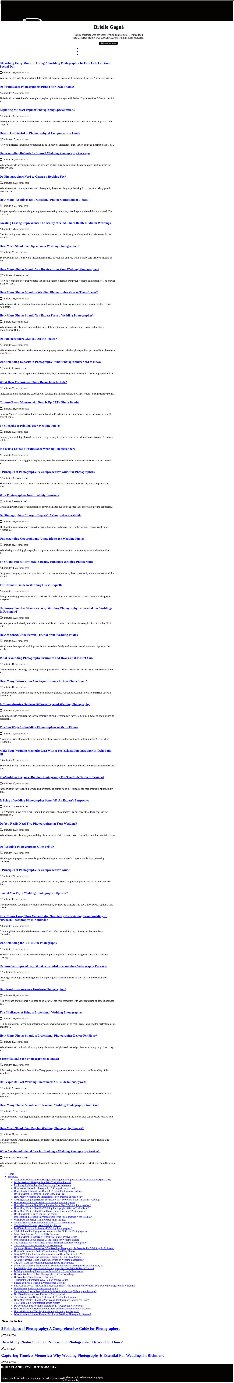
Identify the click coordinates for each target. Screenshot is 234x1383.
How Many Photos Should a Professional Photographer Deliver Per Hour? (51, 1300)
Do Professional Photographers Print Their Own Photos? (42, 1182)
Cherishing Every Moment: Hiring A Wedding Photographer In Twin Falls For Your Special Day (62, 1179)
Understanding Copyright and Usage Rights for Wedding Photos (46, 1239)
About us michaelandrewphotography (84, 1377)
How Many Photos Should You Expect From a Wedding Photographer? (50, 1211)
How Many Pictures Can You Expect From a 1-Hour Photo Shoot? (47, 1257)
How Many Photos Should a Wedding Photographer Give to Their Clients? (51, 1208)
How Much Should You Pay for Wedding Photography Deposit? (46, 1311)
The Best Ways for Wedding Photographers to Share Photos (44, 1262)
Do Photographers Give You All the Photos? (36, 1214)
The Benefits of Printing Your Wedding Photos (37, 1225)
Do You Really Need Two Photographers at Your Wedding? (44, 1274)
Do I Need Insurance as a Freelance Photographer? (39, 1294)
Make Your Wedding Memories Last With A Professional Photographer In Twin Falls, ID (58, 1265)
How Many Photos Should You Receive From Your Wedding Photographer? (52, 1205)
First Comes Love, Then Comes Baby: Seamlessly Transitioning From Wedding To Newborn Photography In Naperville (74, 1285)
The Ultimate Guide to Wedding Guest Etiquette (38, 1245)
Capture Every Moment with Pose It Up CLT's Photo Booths (44, 1222)
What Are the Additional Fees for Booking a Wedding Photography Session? (52, 1314)
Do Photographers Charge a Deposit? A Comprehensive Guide (45, 1237)
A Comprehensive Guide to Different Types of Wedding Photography (49, 1259)
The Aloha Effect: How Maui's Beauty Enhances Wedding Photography (50, 1242)
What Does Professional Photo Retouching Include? (40, 1219)
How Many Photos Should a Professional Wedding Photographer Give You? (52, 1308)
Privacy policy (72, 1380)
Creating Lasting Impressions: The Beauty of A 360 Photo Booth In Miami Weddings (57, 1199)
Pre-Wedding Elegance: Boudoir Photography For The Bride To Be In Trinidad (54, 1268)
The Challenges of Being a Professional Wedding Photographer (46, 1297)
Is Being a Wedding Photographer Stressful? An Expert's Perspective (48, 1271)
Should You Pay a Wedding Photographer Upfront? (40, 1282)
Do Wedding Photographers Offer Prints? (35, 1277)
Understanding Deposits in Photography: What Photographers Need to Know (53, 1216)
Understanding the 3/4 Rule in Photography (36, 1288)
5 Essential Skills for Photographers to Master (37, 1302)
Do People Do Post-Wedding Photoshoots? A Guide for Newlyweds (48, 1305)
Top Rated (13, 1176)
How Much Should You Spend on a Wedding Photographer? (44, 1202)
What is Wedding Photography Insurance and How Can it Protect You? (49, 1254)
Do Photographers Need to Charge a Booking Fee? (39, 1194)
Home (11, 1173)
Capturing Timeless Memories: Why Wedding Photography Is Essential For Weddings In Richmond (64, 1248)
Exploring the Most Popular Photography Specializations (42, 1185)
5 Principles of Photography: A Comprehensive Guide (41, 1280)
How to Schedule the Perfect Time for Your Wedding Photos (44, 1251)
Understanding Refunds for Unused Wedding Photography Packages (48, 1191)
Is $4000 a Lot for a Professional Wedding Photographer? (43, 1228)
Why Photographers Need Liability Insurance (37, 1234)
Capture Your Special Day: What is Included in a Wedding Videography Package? (55, 1291)
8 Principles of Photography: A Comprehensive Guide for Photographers (50, 1231)
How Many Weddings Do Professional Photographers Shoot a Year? (48, 1196)
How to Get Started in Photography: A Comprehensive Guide (45, 1188)
